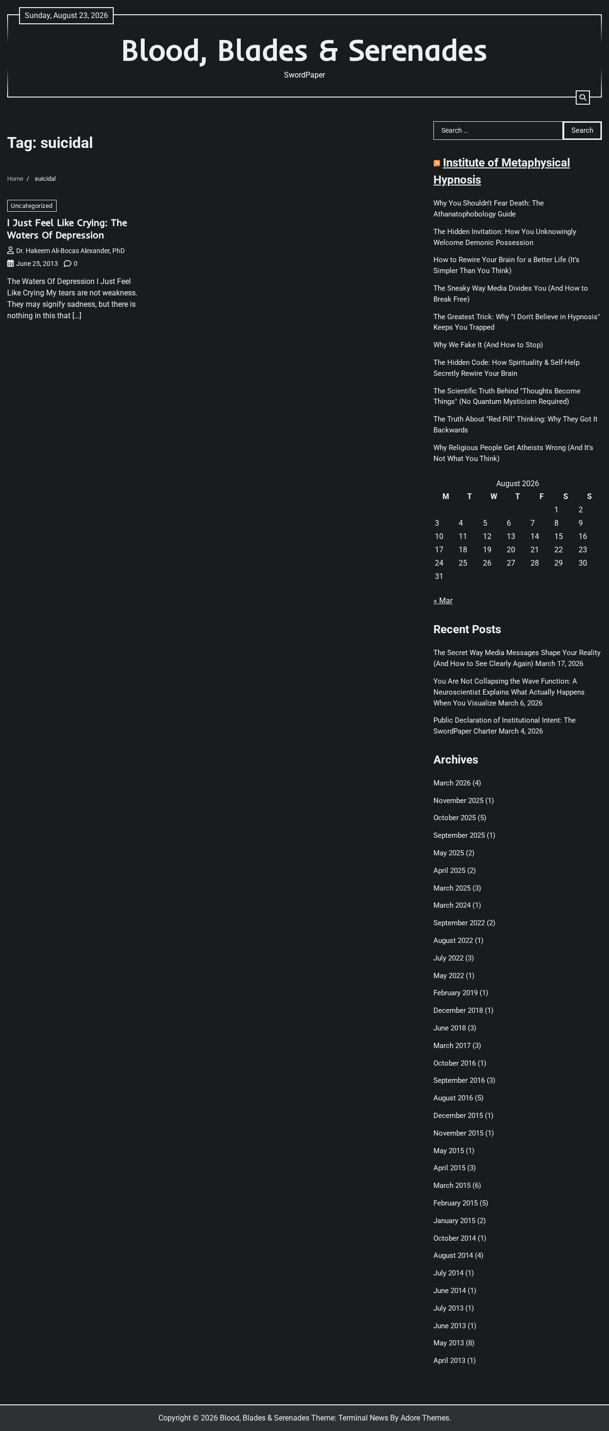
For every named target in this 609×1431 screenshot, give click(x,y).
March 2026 (452, 783)
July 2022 (448, 958)
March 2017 (452, 1045)
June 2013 (449, 1326)
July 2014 (448, 1273)
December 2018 (458, 1010)
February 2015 (455, 1203)
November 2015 (458, 1133)
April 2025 (449, 870)
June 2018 (449, 1028)
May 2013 (448, 1343)
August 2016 (453, 1098)
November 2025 (458, 800)
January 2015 (454, 1220)
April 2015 (449, 1168)
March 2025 (452, 888)
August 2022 (453, 940)
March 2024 (452, 905)
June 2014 (449, 1290)
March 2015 (452, 1185)
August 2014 (453, 1255)
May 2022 (448, 975)
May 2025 (448, 853)
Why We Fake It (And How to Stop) (488, 345)
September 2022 (459, 923)
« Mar (442, 600)
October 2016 (454, 1063)
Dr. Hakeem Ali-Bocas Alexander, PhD (70, 251)
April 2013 (449, 1360)
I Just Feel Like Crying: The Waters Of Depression (67, 228)
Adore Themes (425, 1417)
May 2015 (448, 1151)
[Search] (583, 97)
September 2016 (459, 1080)
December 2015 (458, 1115)
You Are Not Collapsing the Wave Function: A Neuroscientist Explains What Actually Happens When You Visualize (509, 692)
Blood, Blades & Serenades (304, 49)
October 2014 (454, 1238)
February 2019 (455, 993)
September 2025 (459, 835)
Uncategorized (32, 205)
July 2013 (448, 1308)
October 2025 (454, 818)
